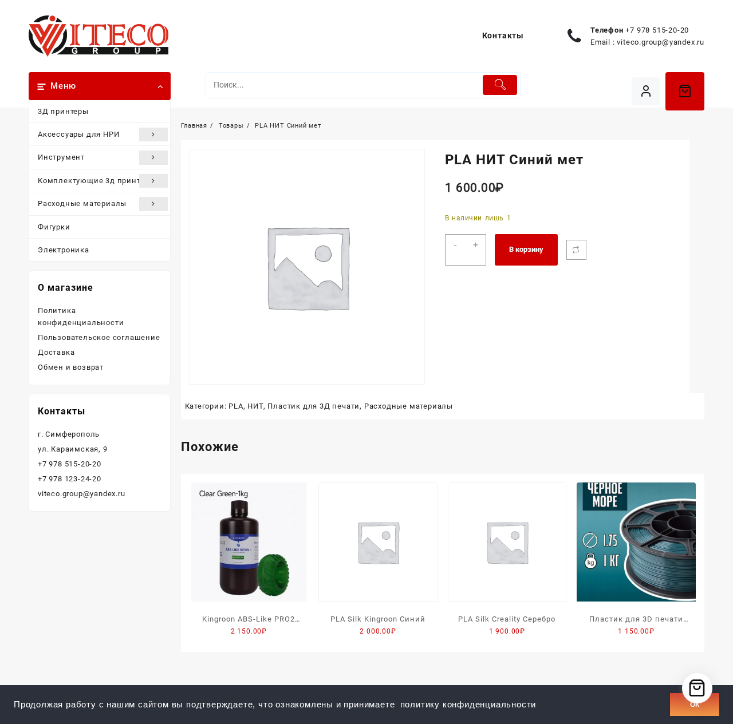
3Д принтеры (63, 111)
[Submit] (500, 85)
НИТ (255, 406)
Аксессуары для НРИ (78, 134)
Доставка (56, 352)
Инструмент (61, 157)
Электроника (63, 250)
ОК (694, 705)
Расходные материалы (82, 203)
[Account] (646, 91)
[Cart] (685, 91)
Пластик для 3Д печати (313, 406)
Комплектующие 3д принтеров (98, 180)
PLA (235, 406)
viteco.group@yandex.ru (660, 42)
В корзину (526, 249)
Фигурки (54, 227)
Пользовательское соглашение (99, 337)
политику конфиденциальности (468, 704)
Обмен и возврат (71, 367)
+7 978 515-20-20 (657, 30)
